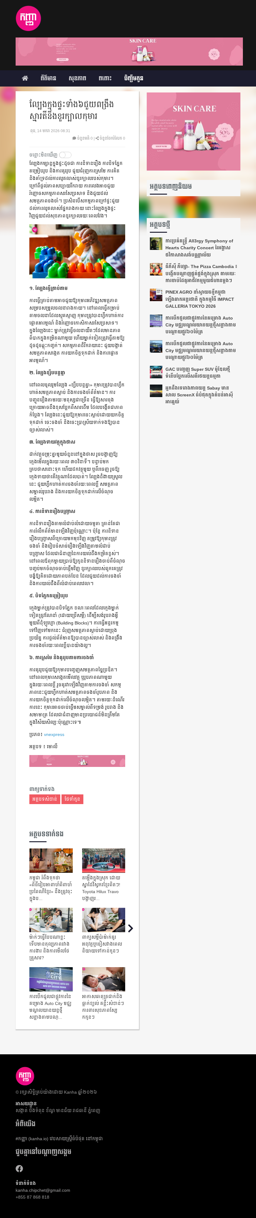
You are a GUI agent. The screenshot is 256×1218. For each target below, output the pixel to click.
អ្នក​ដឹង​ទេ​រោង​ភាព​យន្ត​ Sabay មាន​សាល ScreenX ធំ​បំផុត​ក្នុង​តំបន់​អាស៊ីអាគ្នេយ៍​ (199, 395)
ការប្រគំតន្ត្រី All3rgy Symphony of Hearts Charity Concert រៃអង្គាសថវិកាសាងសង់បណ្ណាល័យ (199, 247)
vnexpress (54, 734)
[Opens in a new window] (19, 1169)
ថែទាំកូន (72, 799)
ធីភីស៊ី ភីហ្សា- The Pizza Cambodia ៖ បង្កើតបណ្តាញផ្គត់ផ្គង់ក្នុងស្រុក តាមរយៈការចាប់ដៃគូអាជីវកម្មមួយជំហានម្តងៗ (201, 273)
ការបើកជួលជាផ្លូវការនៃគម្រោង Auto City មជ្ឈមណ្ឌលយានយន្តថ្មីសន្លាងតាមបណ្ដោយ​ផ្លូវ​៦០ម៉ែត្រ (200, 325)
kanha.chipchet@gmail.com (43, 1190)
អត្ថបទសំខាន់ (44, 799)
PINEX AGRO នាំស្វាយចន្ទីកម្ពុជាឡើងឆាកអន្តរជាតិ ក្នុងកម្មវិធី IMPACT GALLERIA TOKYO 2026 (199, 299)
